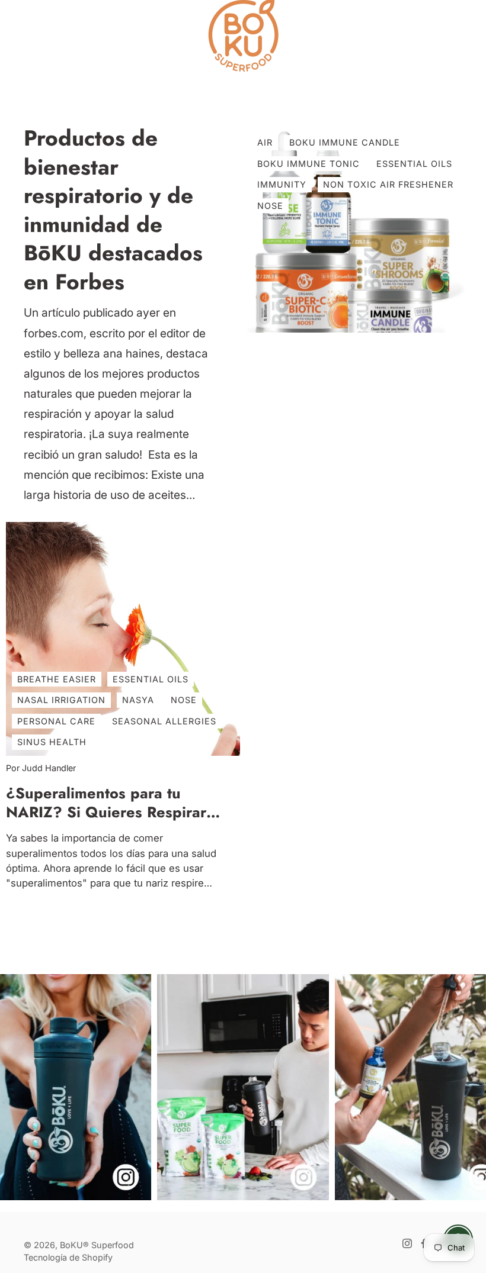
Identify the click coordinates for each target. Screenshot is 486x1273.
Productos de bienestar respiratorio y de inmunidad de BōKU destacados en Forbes (113, 210)
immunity (281, 184)
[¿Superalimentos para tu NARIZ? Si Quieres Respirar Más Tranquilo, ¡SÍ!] (123, 639)
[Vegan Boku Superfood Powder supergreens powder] (243, 1087)
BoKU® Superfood (97, 1245)
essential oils (414, 164)
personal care (56, 721)
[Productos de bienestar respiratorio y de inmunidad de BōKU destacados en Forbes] (363, 228)
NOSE (270, 206)
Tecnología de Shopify (68, 1257)
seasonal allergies (164, 721)
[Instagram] (407, 1243)
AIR (265, 142)
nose (184, 700)
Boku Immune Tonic (308, 164)
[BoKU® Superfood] (243, 35)
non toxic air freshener (388, 184)
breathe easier (56, 679)
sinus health (52, 742)
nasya (138, 700)
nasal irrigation (61, 700)
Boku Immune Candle (344, 142)
